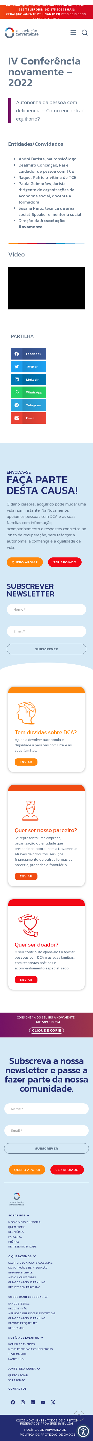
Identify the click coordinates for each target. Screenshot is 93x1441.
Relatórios (16, 1232)
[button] (73, 34)
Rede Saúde (16, 1328)
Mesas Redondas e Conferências (30, 1349)
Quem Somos (16, 1227)
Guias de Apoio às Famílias (26, 1282)
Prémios (14, 1242)
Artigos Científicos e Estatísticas (31, 1313)
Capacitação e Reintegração (27, 1268)
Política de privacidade (45, 1429)
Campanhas (16, 1359)
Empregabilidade (20, 1272)
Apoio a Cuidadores (22, 1277)
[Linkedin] (32, 1402)
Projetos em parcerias (24, 1287)
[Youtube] (42, 1402)
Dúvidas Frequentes (22, 1323)
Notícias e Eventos (21, 1344)
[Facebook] (12, 1402)
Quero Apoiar (18, 1375)
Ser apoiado (16, 1380)
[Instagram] (22, 1402)
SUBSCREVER (46, 649)
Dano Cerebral (19, 1304)
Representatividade (22, 1247)
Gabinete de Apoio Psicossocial (30, 1263)
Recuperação (17, 1308)
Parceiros (15, 1237)
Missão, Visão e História (24, 1222)
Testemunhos (17, 1354)
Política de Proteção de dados (48, 1434)
